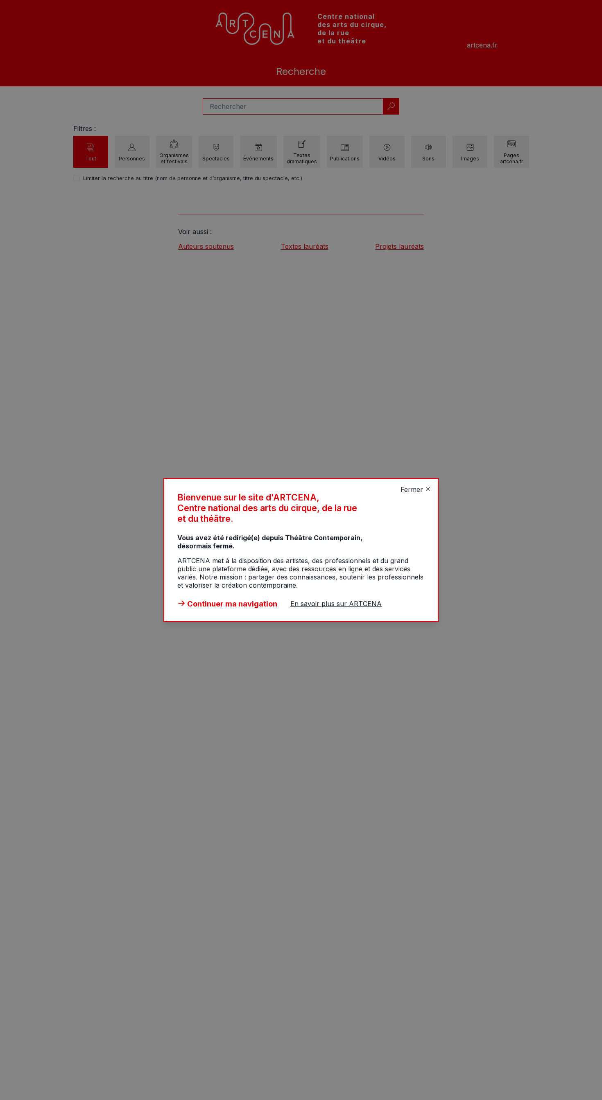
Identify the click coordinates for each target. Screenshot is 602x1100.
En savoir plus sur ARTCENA (336, 604)
